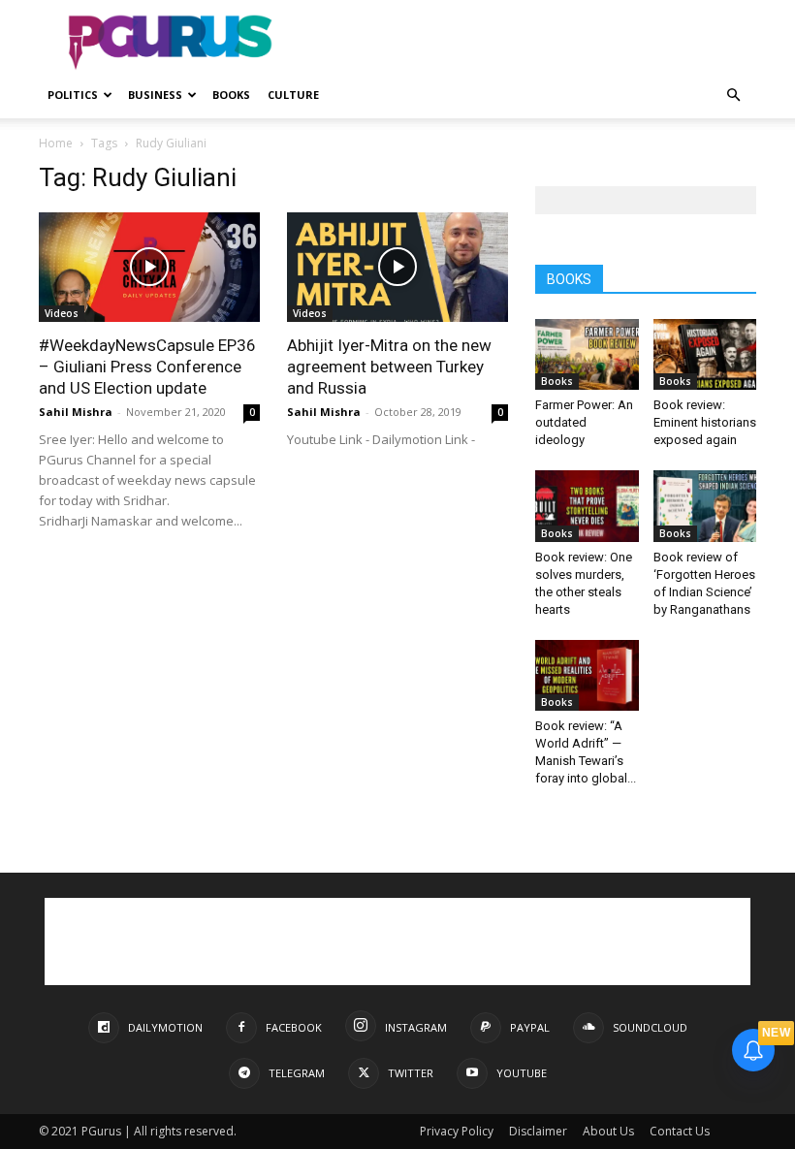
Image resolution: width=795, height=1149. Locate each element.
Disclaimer (538, 1131)
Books (231, 94)
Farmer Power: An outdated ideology (584, 422)
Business (155, 94)
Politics (73, 94)
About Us (608, 1131)
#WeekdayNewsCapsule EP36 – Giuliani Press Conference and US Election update (147, 366)
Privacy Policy (456, 1131)
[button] (733, 95)
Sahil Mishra (75, 411)
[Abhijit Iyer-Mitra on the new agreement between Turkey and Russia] (397, 267)
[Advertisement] (528, 43)
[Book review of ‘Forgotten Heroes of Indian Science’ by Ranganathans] (705, 505)
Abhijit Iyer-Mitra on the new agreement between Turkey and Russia (389, 366)
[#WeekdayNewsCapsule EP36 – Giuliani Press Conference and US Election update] (149, 267)
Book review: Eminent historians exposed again (704, 422)
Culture (293, 94)
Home (56, 143)
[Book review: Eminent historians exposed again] (705, 354)
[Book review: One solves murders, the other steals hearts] (587, 505)
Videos (62, 313)
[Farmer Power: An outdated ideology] (587, 354)
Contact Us (680, 1131)
